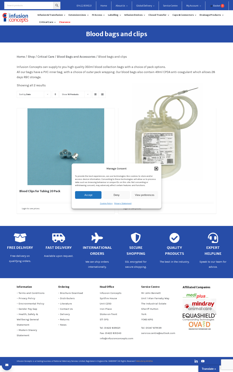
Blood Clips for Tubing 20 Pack (39, 191)
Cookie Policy (106, 203)
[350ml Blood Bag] (167, 131)
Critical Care (46, 57)
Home (21, 57)
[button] (156, 168)
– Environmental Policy (30, 303)
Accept (88, 195)
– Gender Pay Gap (27, 308)
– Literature (65, 303)
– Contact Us (65, 308)
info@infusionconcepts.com (116, 338)
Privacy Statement (123, 203)
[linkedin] (196, 361)
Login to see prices (31, 208)
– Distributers (66, 298)
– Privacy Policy (26, 298)
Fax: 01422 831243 (110, 333)
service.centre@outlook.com (158, 333)
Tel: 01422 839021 (110, 327)
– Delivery (64, 314)
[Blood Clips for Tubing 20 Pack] (66, 146)
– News (62, 324)
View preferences (144, 195)
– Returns (63, 319)
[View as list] (102, 94)
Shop (31, 57)
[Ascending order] (55, 94)
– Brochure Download (70, 293)
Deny (117, 195)
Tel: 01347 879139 (151, 327)
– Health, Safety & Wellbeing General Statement (28, 319)
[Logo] (15, 14)
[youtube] (203, 361)
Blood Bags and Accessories (76, 57)
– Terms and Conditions (31, 293)
